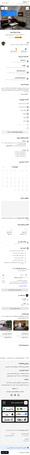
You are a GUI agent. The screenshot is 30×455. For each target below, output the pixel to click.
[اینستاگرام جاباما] (11, 395)
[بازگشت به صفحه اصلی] (4, 402)
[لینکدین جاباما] (18, 395)
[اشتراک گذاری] (6, 8)
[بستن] (2, 12)
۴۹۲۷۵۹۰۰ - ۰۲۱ (25, 436)
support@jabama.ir (9, 436)
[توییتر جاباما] (15, 395)
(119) (19, 34)
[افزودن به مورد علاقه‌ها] (2, 8)
